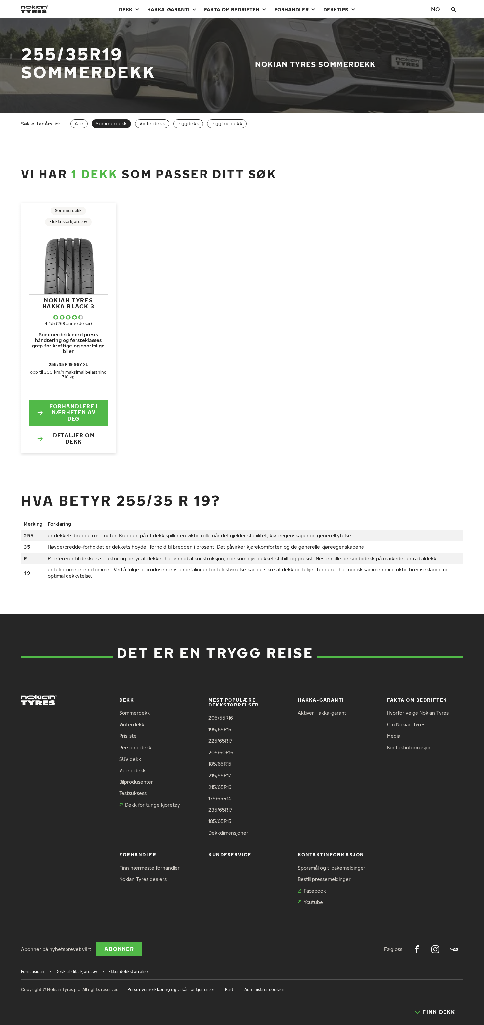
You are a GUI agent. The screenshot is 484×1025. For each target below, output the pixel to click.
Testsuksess (133, 793)
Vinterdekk (152, 123)
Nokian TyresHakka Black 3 (68, 303)
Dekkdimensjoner (228, 833)
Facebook (315, 891)
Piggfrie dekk (226, 123)
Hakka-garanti (168, 9)
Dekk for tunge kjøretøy (152, 805)
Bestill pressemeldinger (324, 879)
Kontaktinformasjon (409, 747)
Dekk (125, 9)
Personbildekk (135, 747)
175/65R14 (219, 798)
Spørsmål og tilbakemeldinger (331, 868)
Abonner (119, 949)
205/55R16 (220, 718)
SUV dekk (130, 759)
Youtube (313, 902)
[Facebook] (417, 949)
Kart (229, 989)
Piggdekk (188, 123)
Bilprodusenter (136, 782)
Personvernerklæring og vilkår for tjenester (170, 989)
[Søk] (453, 9)
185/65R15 (219, 764)
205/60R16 (220, 752)
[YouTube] (453, 949)
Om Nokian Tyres (406, 724)
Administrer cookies (264, 989)
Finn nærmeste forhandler (149, 868)
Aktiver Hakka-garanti (322, 713)
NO (435, 9)
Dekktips (335, 9)
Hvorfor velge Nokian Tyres (418, 713)
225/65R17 (220, 741)
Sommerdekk (134, 713)
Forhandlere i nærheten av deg (73, 412)
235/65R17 (220, 810)
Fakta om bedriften (231, 9)
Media (393, 736)
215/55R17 (219, 775)
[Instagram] (435, 949)
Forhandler (291, 9)
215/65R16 (219, 787)
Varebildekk (132, 770)
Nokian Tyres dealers (143, 879)
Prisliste (128, 736)
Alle (79, 123)
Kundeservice (229, 854)
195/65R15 (219, 729)
